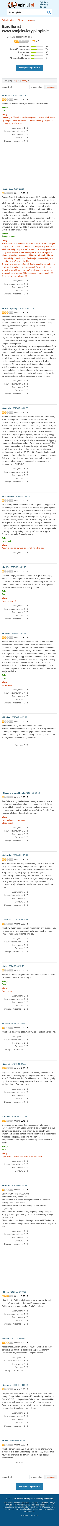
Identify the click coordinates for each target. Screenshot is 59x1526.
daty (15, 81)
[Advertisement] (29, 168)
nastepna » (50, 87)
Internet (13, 20)
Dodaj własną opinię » (29, 68)
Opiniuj (5, 20)
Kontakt (9, 1498)
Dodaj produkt (36, 1498)
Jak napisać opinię (21, 1498)
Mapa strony (48, 1498)
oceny (24, 81)
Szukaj (49, 12)
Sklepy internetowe (26, 20)
